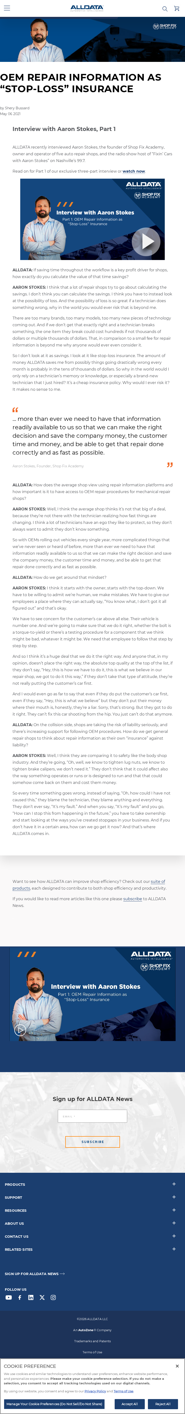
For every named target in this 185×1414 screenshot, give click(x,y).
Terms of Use (92, 1352)
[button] (7, 8)
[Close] (177, 1366)
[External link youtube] (10, 1298)
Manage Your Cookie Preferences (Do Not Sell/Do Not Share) (54, 1404)
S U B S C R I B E (93, 1142)
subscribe (132, 899)
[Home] (87, 8)
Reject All (162, 1404)
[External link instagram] (54, 1298)
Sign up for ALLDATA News (32, 1274)
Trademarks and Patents (92, 1341)
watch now (134, 171)
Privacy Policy (95, 1391)
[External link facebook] (21, 1298)
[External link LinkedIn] (32, 1298)
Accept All (130, 1404)
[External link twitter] (43, 1298)
